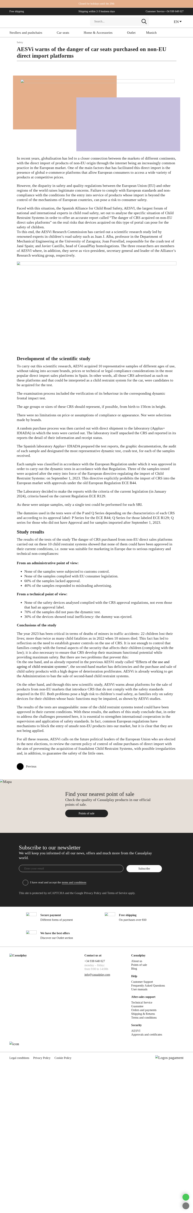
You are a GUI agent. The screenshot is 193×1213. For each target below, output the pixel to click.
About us (136, 961)
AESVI (135, 1030)
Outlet (131, 32)
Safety (20, 42)
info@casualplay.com (97, 974)
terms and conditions (74, 882)
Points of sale (86, 813)
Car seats (63, 32)
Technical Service (141, 1002)
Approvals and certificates (146, 1034)
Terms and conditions (144, 1017)
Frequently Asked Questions (148, 985)
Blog (134, 968)
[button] (179, 21)
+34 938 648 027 (174, 11)
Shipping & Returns (143, 1013)
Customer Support (142, 981)
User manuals (139, 989)
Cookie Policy (62, 1057)
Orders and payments (143, 1010)
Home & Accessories (98, 32)
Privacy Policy (92, 893)
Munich (151, 32)
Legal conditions (19, 1057)
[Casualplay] (46, 21)
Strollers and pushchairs (25, 32)
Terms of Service (117, 893)
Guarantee (137, 1006)
